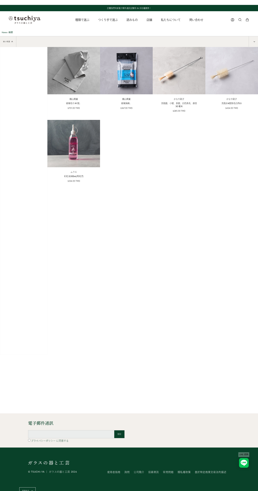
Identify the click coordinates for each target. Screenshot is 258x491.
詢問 (127, 472)
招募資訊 (153, 472)
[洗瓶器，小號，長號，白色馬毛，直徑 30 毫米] (179, 70)
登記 (119, 434)
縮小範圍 (6, 41)
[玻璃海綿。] (126, 70)
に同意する (50, 440)
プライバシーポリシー (43, 440)
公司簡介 (139, 472)
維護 (11, 32)
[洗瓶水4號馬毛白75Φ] (231, 70)
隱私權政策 (184, 472)
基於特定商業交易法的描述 (210, 472)
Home (4, 32)
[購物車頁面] (247, 19)
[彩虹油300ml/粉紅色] (73, 143)
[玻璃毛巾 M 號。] (73, 70)
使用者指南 (113, 472)
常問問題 (168, 472)
